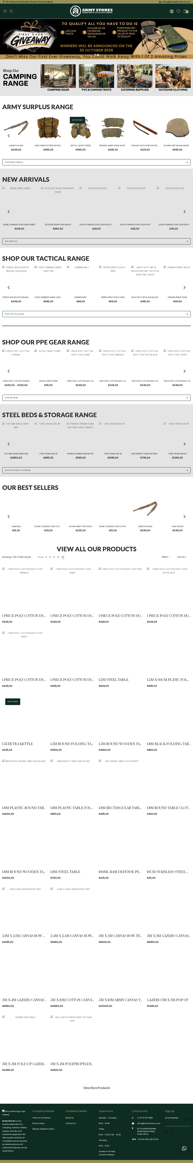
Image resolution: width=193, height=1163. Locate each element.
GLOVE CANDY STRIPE (48, 381)
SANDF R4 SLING (16, 145)
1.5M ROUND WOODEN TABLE (123, 744)
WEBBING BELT (80, 297)
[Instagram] (172, 1132)
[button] (136, 664)
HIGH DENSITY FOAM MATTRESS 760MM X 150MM (152, 453)
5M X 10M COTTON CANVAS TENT (77, 1000)
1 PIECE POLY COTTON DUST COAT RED (130, 616)
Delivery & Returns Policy (43, 1129)
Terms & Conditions (41, 1117)
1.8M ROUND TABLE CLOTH (169, 808)
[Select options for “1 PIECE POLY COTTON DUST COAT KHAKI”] (88, 600)
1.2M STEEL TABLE (113, 680)
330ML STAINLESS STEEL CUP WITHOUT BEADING (119, 526)
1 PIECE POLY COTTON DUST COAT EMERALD (117, 381)
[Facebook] (166, 1132)
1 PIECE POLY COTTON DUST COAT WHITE (36, 680)
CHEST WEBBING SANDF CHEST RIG (50, 297)
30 (63, 557)
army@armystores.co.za (148, 1123)
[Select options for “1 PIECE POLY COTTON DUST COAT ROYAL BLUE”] (184, 600)
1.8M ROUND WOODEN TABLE (26, 872)
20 (58, 557)
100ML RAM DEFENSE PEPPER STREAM (131, 872)
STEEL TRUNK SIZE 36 (177, 453)
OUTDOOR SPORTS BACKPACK (58, 224)
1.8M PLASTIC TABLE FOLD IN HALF (79, 808)
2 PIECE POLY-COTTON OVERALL (16, 381)
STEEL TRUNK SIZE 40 (113, 453)
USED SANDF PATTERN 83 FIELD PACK (50, 145)
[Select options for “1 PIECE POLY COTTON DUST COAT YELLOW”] (88, 664)
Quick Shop (23, 600)
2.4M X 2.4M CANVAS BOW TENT (76, 936)
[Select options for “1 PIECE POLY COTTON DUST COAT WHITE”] (40, 664)
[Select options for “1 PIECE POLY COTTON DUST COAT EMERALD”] (40, 600)
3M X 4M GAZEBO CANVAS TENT (28, 1000)
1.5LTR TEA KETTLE (17, 744)
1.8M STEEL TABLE (65, 872)
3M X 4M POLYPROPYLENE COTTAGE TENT (85, 1064)
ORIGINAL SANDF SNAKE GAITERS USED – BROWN (120, 145)
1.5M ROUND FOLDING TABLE (74, 744)
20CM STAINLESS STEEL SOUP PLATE (135, 224)
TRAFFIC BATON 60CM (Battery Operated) (20, 297)
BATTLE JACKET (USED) (81, 145)
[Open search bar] (11, 11)
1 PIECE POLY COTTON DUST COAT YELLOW (86, 680)
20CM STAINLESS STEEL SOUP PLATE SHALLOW (99, 224)
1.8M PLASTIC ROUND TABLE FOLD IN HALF (37, 808)
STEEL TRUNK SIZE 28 (48, 453)
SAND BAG (16, 526)
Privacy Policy (38, 1123)
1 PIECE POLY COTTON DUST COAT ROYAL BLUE (151, 381)
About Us (70, 1117)
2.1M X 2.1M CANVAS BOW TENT (27, 936)
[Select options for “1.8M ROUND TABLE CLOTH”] (184, 792)
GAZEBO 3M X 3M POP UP (167, 1000)
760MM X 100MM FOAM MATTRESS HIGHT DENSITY (88, 453)
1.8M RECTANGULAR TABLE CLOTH (127, 808)
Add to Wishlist (31, 600)
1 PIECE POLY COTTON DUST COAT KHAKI (84, 381)
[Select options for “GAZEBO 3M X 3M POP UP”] (184, 984)
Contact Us (71, 1123)
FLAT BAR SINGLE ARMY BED (16, 453)
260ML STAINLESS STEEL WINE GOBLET (19, 224)
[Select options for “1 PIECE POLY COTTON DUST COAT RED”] (136, 600)
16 (54, 557)
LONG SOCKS (177, 526)
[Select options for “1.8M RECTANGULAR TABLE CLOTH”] (136, 792)
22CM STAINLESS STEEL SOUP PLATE (173, 224)
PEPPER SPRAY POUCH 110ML (113, 297)
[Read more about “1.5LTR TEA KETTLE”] (40, 728)
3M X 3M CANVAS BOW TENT (122, 936)
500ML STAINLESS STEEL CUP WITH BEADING (54, 526)
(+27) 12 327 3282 (145, 1117)
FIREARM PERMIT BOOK (177, 297)
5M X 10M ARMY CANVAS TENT (123, 1000)
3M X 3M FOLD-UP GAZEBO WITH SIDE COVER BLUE (44, 1064)
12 (50, 557)
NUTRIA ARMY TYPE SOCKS (80, 526)
